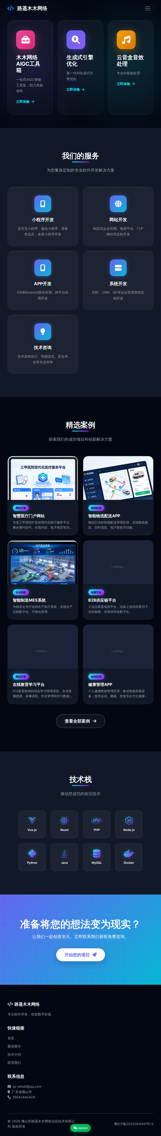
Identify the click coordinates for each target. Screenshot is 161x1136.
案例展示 (14, 1046)
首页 (11, 1038)
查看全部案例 (78, 721)
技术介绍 (14, 1054)
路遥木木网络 (32, 8)
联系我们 (14, 1062)
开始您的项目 (78, 954)
